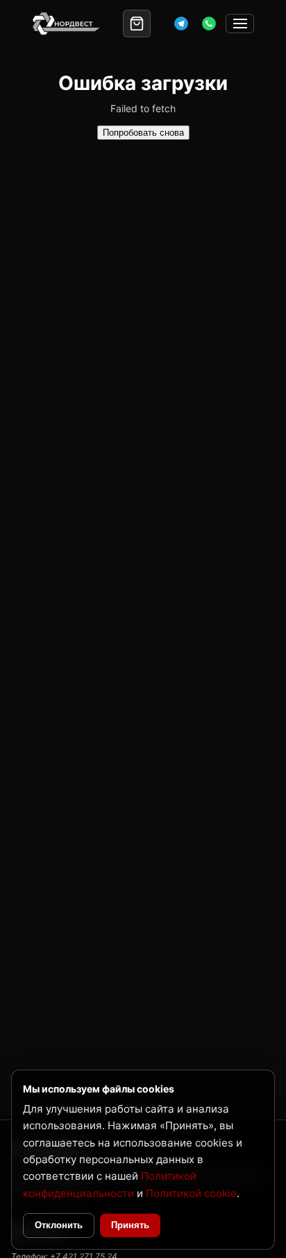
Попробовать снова (143, 132)
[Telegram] (181, 23)
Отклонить (59, 1225)
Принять (130, 1225)
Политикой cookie (191, 1193)
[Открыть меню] (240, 24)
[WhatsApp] (209, 23)
